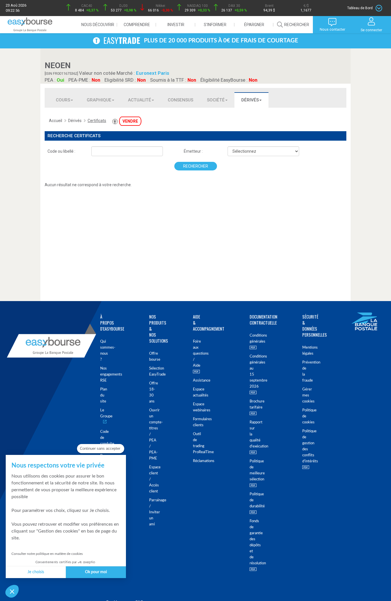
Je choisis (35, 572)
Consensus (180, 100)
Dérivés (250, 100)
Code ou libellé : (61, 151)
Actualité (139, 100)
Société (216, 100)
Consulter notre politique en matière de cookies (47, 553)
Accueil (55, 120)
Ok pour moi (96, 572)
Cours (63, 100)
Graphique (99, 100)
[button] (12, 591)
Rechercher (195, 166)
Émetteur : (193, 151)
